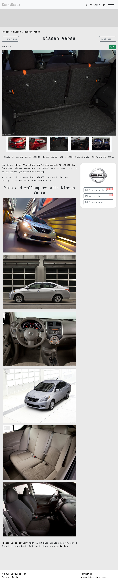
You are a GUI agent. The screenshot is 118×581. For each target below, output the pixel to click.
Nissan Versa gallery (15, 542)
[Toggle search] (85, 4)
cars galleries (59, 546)
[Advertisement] (59, 17)
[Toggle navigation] (111, 4)
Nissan (17, 31)
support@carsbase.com (93, 577)
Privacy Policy (11, 577)
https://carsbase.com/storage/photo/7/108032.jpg (45, 165)
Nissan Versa (32, 31)
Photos (5, 31)
